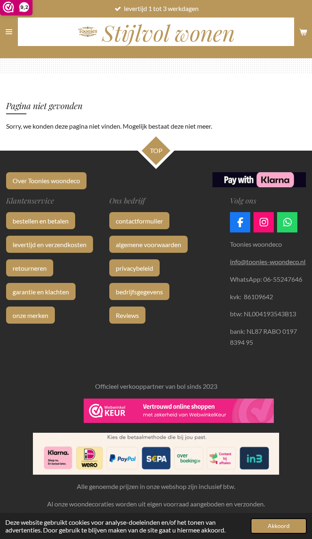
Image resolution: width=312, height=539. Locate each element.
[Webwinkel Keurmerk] (179, 412)
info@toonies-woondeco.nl (268, 261)
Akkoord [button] (279, 525)
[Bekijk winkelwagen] (303, 32)
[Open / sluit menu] (9, 32)
